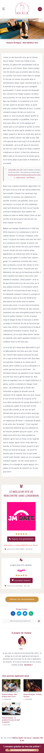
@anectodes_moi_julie (15, 170)
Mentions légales (18, 738)
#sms (39, 175)
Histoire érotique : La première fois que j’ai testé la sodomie (11, 720)
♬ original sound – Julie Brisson (24, 177)
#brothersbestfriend (14, 175)
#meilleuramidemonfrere (29, 175)
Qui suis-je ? (28, 665)
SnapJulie (36, 738)
